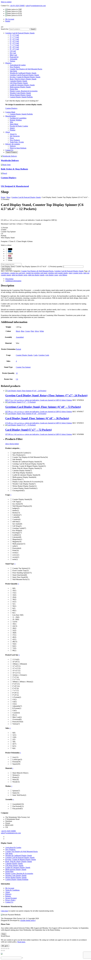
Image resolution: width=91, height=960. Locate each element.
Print (15, 550)
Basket (7, 21)
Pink (32, 331)
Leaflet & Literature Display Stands (22, 85)
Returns (8, 896)
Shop (8, 197)
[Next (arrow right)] (4, 950)
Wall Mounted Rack (20, 579)
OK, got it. (5, 946)
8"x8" (15, 693)
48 (14, 642)
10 (14, 590)
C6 (17, 379)
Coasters (16, 519)
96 (14, 650)
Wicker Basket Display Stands (20, 95)
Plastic (15, 777)
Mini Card (17, 717)
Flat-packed (17, 808)
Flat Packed (18, 806)
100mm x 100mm (19, 664)
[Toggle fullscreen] (4, 948)
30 (14, 599)
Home (3, 197)
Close (3, 934)
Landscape (17, 759)
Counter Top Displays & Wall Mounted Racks (26, 69)
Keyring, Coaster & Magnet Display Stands (25, 77)
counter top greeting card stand (36, 273)
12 (17, 373)
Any (15, 757)
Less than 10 (17, 615)
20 (14, 597)
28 (14, 628)
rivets (15, 553)
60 (14, 610)
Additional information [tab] (13, 281)
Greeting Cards (43, 355)
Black (18, 331)
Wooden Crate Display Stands (20, 93)
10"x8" (16, 662)
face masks (17, 524)
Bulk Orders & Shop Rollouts (14, 169)
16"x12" (16, 673)
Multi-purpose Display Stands (20, 87)
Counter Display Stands (24, 355)
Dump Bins (14, 89)
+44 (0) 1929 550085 (17, 6)
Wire (15, 779)
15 (14, 593)
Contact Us (9, 902)
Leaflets (16, 535)
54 (14, 644)
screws (15, 555)
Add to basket (6, 269)
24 (14, 626)
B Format (16, 708)
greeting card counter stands (58, 273)
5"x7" (16, 679)
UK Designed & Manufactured (15, 186)
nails (15, 546)
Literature (16, 537)
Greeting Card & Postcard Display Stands (24, 75)
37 (14, 635)
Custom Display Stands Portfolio (21, 97)
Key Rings (17, 530)
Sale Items (13, 71)
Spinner (16, 791)
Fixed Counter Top (20, 570)
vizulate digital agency (28, 920)
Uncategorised (18, 490)
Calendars (16, 515)
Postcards (16, 548)
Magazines (17, 539)
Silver (37, 331)
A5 (14, 704)
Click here (4, 911)
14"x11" (16, 670)
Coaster (16, 713)
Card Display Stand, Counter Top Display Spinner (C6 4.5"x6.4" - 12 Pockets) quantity (31, 266)
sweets (15, 557)
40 (14, 637)
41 (14, 602)
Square (16, 764)
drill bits (16, 522)
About (7, 892)
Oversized (17, 719)
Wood (16, 782)
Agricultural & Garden (18, 65)
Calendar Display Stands (18, 81)
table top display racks (19, 275)
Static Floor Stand (20, 577)
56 (14, 606)
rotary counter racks (75, 273)
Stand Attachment (19, 575)
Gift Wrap (16, 526)
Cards (35, 355)
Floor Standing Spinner (22, 573)
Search (33, 29)
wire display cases (51, 275)
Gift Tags (16, 502)
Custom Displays (11, 108)
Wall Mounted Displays (22, 506)
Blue (22, 331)
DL (14, 715)
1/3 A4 (15, 659)
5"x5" (15, 677)
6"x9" (15, 688)
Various (16, 724)
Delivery (8, 894)
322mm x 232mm (19, 675)
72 (14, 648)
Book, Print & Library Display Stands (23, 79)
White (42, 331)
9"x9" (15, 695)
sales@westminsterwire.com (36, 6)
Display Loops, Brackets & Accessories (24, 91)
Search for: (5, 29)
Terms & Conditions (12, 890)
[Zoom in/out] (2, 948)
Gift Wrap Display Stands (19, 83)
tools (15, 559)
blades (15, 510)
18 (14, 624)
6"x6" (16, 684)
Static (15, 793)
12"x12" (16, 668)
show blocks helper (12, 444)
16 (14, 595)
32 (14, 630)
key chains (17, 504)
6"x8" (16, 686)
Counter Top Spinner (23, 367)
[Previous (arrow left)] (2, 950)
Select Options (67, 400)
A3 (14, 699)
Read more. (21, 942)
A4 (14, 702)
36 (14, 633)
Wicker (15, 775)
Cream (27, 331)
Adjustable (17, 706)
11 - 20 (15, 617)
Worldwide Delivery (10, 160)
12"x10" (16, 666)
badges (15, 508)
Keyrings (17, 533)
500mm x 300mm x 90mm (22, 682)
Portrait (18, 349)
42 (14, 639)
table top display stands (36, 275)
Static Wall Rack (19, 795)
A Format (16, 697)
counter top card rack (17, 273)
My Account (9, 19)
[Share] (6, 948)
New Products (15, 67)
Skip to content (6, 2)
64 (14, 646)
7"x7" (15, 690)
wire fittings (63, 275)
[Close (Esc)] (8, 948)
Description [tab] (9, 279)
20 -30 (15, 619)
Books (16, 513)
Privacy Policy (10, 900)
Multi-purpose (18, 544)
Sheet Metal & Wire (20, 773)
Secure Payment (11, 898)
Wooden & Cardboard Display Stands (23, 73)
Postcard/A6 (17, 722)
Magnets (16, 541)
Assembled (20, 337)
